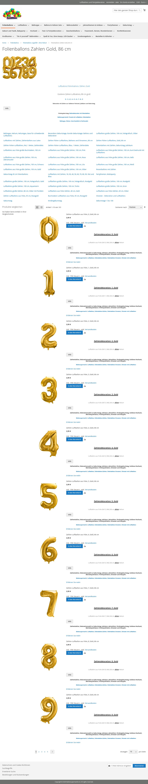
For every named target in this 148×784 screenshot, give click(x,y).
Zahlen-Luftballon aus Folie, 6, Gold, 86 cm (82, 534)
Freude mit (72, 117)
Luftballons (79, 117)
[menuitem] (8, 25)
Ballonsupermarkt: (63, 117)
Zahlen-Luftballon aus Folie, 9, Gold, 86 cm (82, 695)
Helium (68, 121)
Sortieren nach (121, 207)
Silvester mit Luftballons (129, 258)
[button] (141, 2)
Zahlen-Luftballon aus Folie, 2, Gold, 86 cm (82, 321)
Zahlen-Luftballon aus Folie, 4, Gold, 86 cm (82, 428)
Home (4, 43)
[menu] (74, 30)
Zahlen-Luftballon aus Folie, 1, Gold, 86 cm (82, 268)
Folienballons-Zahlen (101, 258)
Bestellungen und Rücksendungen (15, 775)
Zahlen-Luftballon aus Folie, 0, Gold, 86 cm (82, 214)
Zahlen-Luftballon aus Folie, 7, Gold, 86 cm (82, 588)
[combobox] (127, 10)
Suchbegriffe (7, 768)
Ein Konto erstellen (127, 2)
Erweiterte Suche (8, 771)
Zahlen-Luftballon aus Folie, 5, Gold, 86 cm (82, 481)
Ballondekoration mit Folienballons (79, 113)
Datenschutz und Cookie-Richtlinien (16, 765)
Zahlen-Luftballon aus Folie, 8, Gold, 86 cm (82, 641)
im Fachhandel (83, 121)
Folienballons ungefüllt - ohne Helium (35, 43)
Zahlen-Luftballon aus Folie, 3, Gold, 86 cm (82, 374)
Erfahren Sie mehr (73, 262)
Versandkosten (90, 223)
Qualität (76, 121)
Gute (72, 121)
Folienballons (14, 43)
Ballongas (62, 121)
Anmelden (110, 2)
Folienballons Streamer (114, 258)
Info (6, 108)
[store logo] (12, 13)
